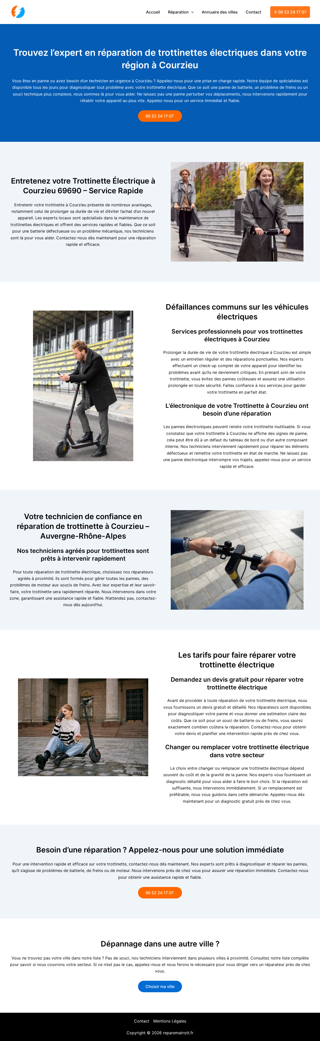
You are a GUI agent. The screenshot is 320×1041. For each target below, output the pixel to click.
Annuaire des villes (220, 12)
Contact (253, 12)
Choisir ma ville (160, 986)
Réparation (178, 12)
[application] (191, 12)
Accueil (153, 12)
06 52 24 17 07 (160, 116)
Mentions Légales (169, 1020)
